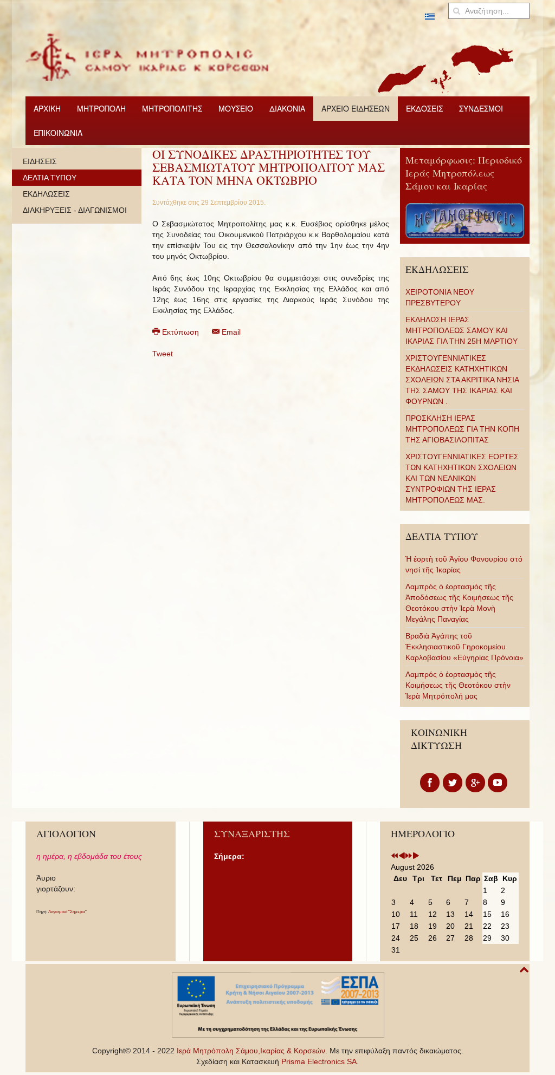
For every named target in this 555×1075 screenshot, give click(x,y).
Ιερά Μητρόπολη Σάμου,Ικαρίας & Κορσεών (251, 1050)
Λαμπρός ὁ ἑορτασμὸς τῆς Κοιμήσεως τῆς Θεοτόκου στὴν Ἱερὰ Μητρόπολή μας (458, 685)
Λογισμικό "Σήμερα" (67, 911)
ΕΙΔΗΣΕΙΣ (40, 161)
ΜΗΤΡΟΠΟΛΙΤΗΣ (172, 108)
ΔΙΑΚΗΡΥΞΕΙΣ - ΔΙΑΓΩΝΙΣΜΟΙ (75, 210)
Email (230, 332)
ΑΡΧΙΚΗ (47, 108)
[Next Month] (415, 856)
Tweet (162, 353)
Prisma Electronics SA (319, 1061)
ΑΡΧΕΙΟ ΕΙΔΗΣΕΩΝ (355, 108)
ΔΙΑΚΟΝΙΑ (287, 108)
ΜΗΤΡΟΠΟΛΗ (101, 108)
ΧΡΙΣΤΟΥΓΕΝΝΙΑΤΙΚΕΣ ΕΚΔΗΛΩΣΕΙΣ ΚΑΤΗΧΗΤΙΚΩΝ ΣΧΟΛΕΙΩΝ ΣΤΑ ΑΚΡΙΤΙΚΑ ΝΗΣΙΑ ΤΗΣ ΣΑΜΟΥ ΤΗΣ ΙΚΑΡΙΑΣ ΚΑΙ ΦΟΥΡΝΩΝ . (462, 380)
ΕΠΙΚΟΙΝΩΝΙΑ (58, 132)
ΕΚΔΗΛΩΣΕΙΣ (46, 194)
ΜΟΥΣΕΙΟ (235, 108)
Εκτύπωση (180, 332)
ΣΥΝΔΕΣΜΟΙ (481, 108)
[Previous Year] (394, 856)
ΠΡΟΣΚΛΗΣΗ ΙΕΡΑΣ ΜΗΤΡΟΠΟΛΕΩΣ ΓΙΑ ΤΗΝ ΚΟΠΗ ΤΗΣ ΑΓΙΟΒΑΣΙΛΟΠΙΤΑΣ (462, 429)
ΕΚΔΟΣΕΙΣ (424, 108)
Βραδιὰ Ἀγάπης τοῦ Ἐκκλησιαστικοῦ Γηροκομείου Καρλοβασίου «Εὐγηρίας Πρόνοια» (464, 646)
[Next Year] (408, 856)
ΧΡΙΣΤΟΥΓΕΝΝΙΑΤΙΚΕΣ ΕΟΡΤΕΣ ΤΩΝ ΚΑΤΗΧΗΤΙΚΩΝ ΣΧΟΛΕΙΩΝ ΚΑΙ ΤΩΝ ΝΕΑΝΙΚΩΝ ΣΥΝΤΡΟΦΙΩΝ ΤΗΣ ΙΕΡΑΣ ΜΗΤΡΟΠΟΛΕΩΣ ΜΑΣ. (462, 478)
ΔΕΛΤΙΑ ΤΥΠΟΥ (49, 177)
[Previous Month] (401, 856)
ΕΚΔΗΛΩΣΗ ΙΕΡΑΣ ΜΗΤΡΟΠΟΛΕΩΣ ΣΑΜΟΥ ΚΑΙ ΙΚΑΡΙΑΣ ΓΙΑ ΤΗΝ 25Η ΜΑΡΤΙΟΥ (461, 330)
